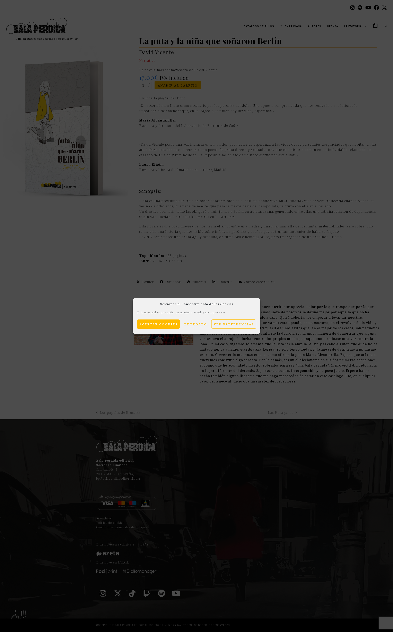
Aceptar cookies (158, 324)
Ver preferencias (234, 324)
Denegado (195, 324)
